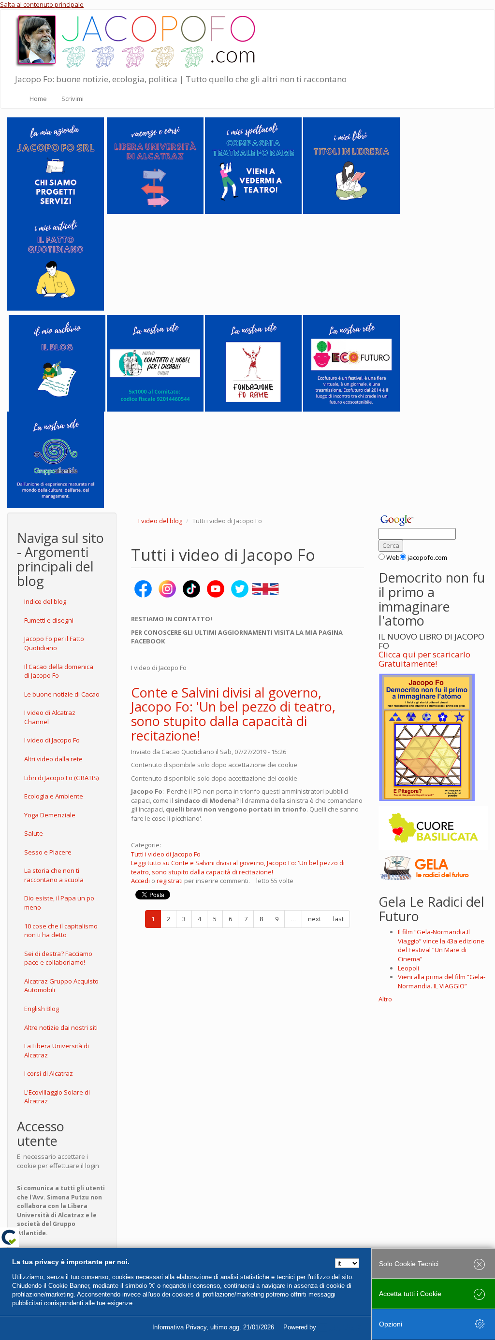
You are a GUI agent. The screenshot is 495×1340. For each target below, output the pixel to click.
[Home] (138, 40)
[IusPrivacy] (340, 1327)
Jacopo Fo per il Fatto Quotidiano (54, 643)
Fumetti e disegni (48, 620)
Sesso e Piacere (48, 852)
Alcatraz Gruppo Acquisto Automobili (61, 986)
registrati (170, 880)
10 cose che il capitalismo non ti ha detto (61, 931)
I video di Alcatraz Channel (49, 717)
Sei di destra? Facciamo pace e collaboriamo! (58, 958)
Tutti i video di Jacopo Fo (166, 854)
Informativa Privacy (179, 1327)
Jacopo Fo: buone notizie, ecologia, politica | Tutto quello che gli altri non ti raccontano (181, 79)
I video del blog (160, 520)
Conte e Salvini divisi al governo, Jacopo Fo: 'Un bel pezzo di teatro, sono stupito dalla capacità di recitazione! (233, 714)
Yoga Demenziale (49, 815)
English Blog (41, 1008)
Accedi (140, 880)
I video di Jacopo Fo (52, 740)
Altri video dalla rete (53, 759)
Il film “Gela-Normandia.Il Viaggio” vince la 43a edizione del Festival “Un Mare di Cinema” (441, 945)
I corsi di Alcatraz (48, 1073)
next (314, 918)
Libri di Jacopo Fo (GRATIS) (61, 777)
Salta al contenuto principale (42, 4)
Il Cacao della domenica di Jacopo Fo (58, 671)
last (338, 918)
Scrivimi (72, 98)
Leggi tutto (238, 867)
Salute (33, 833)
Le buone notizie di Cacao (62, 694)
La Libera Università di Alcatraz (56, 1050)
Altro (385, 999)
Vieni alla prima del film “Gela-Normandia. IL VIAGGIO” (441, 981)
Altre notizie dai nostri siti (61, 1027)
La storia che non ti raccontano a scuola (54, 875)
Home (38, 98)
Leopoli (408, 968)
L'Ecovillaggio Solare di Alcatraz (57, 1097)
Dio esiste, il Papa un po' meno (60, 903)
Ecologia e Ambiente (53, 796)
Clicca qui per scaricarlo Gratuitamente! (424, 659)
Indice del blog (45, 601)
